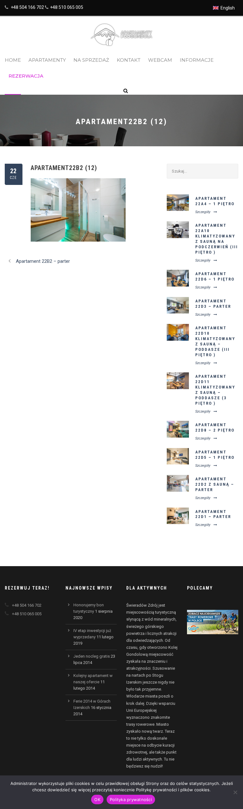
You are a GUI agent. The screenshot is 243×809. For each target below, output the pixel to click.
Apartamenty (47, 60)
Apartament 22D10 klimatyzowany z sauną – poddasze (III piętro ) (215, 341)
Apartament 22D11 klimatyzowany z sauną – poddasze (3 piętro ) (215, 389)
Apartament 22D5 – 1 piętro (214, 455)
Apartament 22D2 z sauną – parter (214, 484)
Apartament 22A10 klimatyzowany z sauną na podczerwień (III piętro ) (216, 238)
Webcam (160, 60)
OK (97, 799)
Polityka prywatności (131, 799)
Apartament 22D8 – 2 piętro (214, 427)
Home (13, 60)
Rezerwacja (26, 76)
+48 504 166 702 (27, 7)
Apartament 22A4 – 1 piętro (214, 201)
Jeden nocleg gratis (91, 656)
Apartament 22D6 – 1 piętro (214, 276)
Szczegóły (202, 212)
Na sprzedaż (91, 60)
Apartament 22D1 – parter (213, 514)
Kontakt (128, 60)
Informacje (197, 60)
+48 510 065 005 (66, 7)
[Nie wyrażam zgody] (235, 792)
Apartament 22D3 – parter (213, 304)
